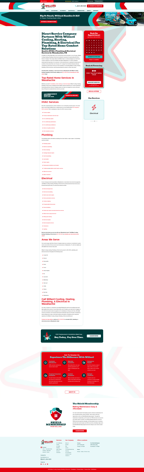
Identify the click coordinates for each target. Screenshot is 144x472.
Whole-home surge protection (50, 213)
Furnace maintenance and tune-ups (51, 115)
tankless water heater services (56, 168)
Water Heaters (59, 449)
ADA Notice (93, 469)
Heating (57, 444)
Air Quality (58, 446)
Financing (91, 1)
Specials (66, 444)
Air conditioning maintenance (50, 121)
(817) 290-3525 (81, 6)
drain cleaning (59, 83)
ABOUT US (72, 392)
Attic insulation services (49, 131)
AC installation (52, 83)
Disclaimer (73, 469)
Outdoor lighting (47, 201)
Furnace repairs (47, 112)
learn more (79, 431)
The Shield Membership (69, 449)
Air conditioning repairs (48, 118)
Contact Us (67, 455)
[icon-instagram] (43, 464)
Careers (66, 447)
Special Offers (99, 1)
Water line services (48, 171)
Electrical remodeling (48, 191)
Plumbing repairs (47, 143)
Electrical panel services (49, 222)
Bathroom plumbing (48, 146)
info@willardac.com (45, 457)
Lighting (45, 229)
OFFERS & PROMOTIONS (48, 22)
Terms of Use (87, 469)
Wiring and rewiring (48, 216)
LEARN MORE (94, 336)
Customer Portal (68, 454)
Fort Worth (44, 1)
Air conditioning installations (50, 124)
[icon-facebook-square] (41, 464)
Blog (66, 446)
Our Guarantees (68, 452)
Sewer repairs (46, 162)
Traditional (46, 168)
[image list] (48, 6)
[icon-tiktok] (45, 464)
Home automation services (49, 198)
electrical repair (67, 83)
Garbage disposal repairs (49, 152)
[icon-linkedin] (47, 464)
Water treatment (47, 174)
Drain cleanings (47, 149)
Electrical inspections (48, 188)
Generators (46, 225)
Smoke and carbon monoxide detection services (54, 210)
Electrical (58, 450)
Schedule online (94, 57)
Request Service (94, 82)
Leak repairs (46, 159)
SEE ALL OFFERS (94, 91)
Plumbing (58, 447)
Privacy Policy (80, 469)
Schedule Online (72, 95)
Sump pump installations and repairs (51, 165)
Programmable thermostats (49, 204)
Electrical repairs (47, 219)
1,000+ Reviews (75, 1)
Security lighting (47, 207)
